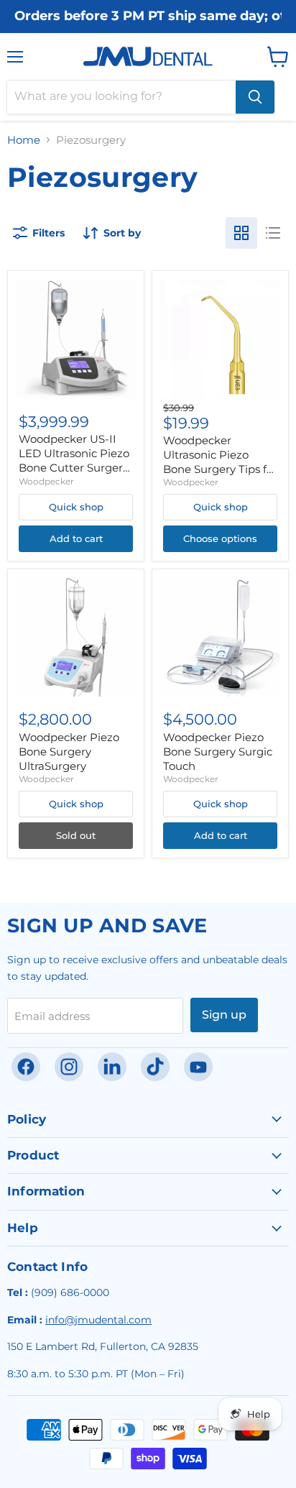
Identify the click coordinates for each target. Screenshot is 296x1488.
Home (23, 140)
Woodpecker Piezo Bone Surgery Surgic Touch (217, 751)
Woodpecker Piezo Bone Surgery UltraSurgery (69, 751)
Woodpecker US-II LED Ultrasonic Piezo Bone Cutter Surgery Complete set (74, 460)
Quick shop (76, 507)
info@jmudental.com (98, 1319)
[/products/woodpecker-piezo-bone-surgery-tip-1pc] (220, 339)
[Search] (255, 97)
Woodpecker (46, 481)
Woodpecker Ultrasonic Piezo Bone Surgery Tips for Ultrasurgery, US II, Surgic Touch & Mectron (220, 475)
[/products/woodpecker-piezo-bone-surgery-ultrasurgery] (76, 637)
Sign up (224, 1014)
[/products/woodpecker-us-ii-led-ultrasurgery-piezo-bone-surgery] (76, 339)
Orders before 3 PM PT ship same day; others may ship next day (148, 16)
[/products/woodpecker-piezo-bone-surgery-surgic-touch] (220, 637)
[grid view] (241, 233)
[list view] (273, 233)
